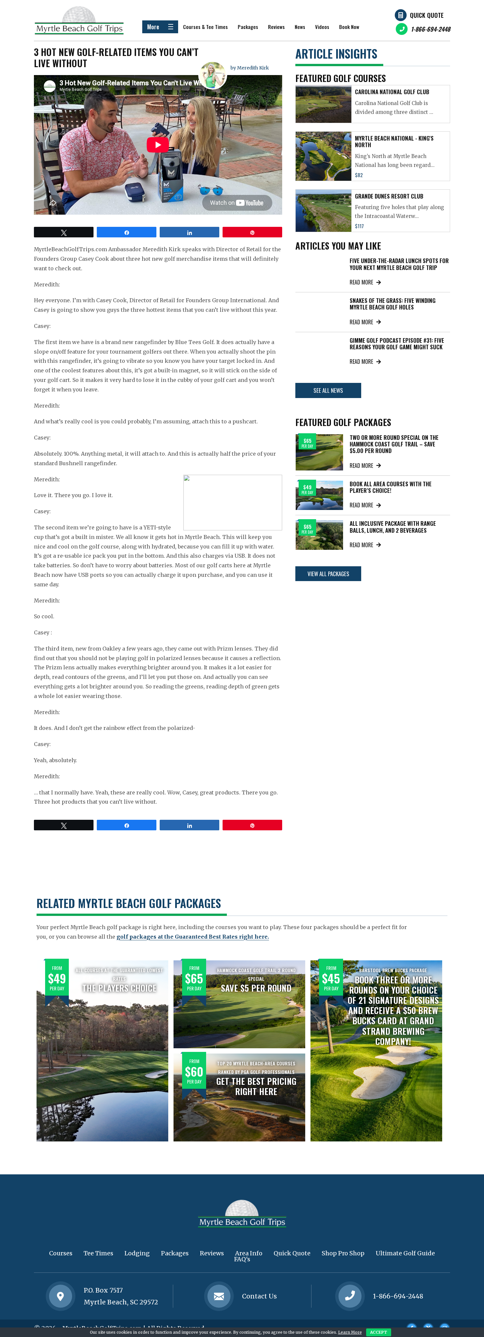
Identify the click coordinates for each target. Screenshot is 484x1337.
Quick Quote (427, 15)
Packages (248, 26)
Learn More (350, 1332)
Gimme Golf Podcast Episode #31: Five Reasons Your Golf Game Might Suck (397, 343)
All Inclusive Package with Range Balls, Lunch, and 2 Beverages (393, 526)
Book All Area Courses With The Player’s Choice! (391, 487)
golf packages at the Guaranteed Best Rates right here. (193, 936)
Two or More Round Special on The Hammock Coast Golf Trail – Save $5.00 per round (394, 444)
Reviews (276, 26)
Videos (322, 26)
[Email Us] (219, 1296)
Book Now (349, 26)
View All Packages (328, 574)
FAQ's (242, 1259)
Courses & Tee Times (205, 26)
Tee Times (98, 1253)
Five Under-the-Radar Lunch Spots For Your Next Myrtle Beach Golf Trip (399, 263)
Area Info (248, 1253)
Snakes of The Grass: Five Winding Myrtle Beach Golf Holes (393, 303)
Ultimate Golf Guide (405, 1253)
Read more (361, 282)
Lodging (137, 1253)
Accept (378, 1332)
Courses (60, 1253)
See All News (328, 390)
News (300, 26)
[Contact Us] (60, 1296)
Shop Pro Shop (343, 1253)
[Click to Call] (350, 1296)
